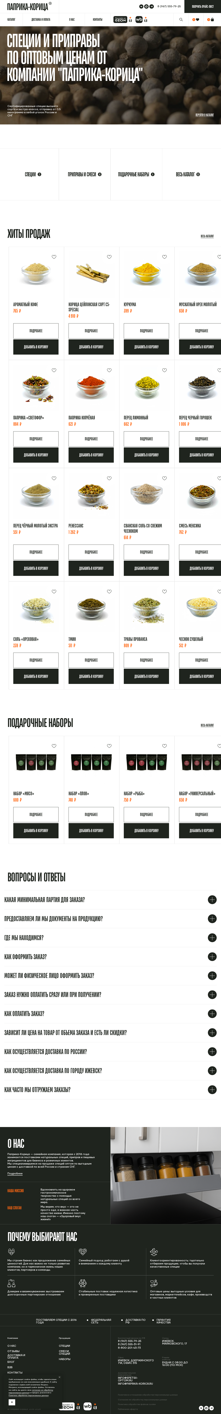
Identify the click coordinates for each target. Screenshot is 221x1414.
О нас (11, 1346)
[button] (202, 6)
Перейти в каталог (205, 115)
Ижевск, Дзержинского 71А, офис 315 (136, 1362)
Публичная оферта (128, 1409)
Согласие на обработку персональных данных (142, 1399)
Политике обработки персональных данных (29, 1395)
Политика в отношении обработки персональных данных (148, 1395)
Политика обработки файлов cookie (137, 1404)
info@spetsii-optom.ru (128, 1379)
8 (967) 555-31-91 (129, 1344)
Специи (64, 1346)
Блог (11, 1362)
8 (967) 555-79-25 (129, 1341)
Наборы (64, 1359)
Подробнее (15, 1173)
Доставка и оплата (16, 1357)
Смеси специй (64, 1353)
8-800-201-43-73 (129, 1348)
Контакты (14, 1372)
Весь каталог (207, 236)
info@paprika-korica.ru (135, 1383)
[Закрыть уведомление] (59, 1377)
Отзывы (13, 1351)
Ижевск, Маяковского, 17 (174, 1342)
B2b (9, 1367)
